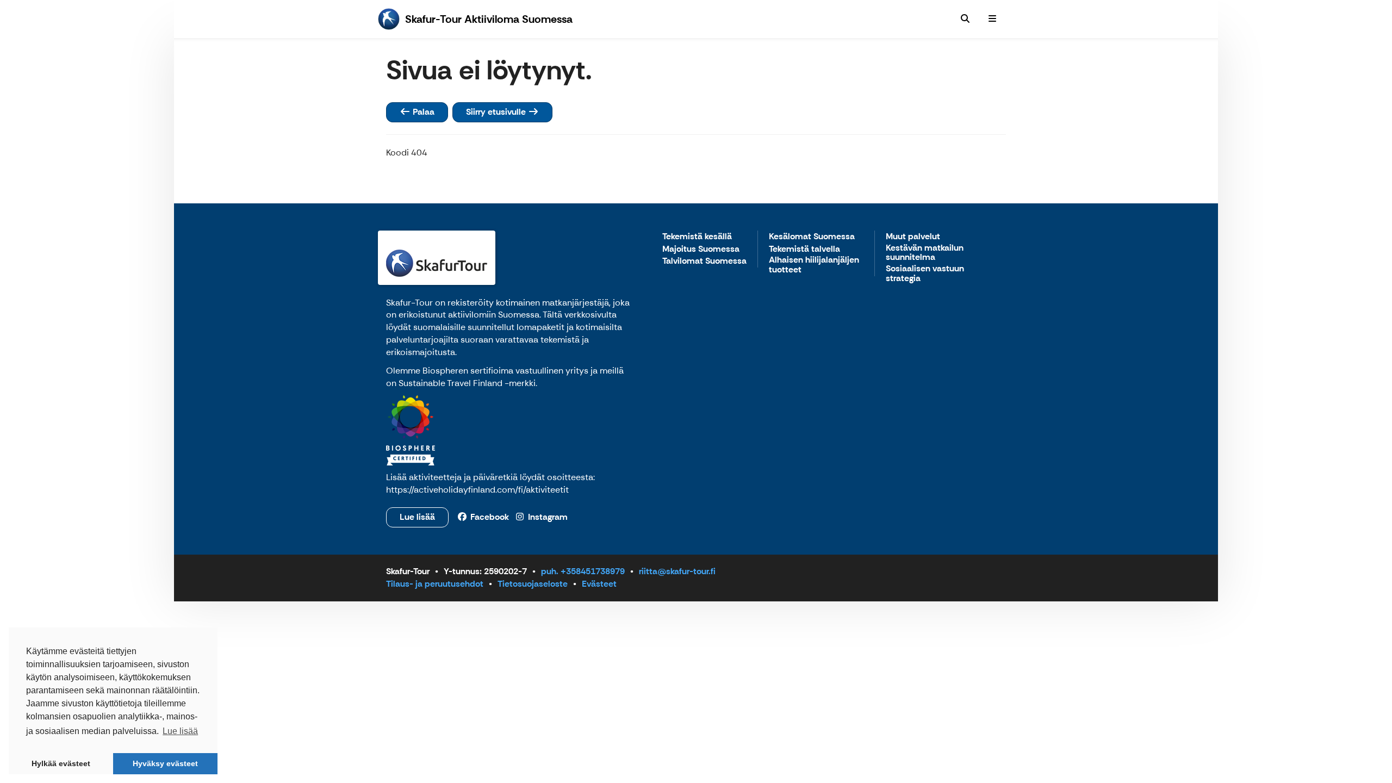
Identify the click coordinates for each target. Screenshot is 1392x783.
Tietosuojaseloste (533, 583)
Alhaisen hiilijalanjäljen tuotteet (814, 265)
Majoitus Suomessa (700, 249)
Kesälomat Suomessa (812, 237)
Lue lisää (417, 517)
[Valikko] (992, 19)
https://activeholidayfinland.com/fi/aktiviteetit (477, 489)
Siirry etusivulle (497, 111)
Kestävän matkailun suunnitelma (925, 253)
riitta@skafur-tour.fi (677, 571)
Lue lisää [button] (180, 731)
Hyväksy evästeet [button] (165, 763)
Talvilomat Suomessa (704, 261)
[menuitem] (965, 19)
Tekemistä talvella (804, 249)
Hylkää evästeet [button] (61, 763)
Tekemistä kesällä (697, 237)
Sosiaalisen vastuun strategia (925, 274)
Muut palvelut (913, 237)
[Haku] (965, 19)
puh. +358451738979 (583, 571)
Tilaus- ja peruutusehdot (434, 583)
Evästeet (599, 583)
